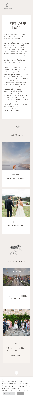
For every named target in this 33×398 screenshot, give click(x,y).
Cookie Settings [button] (9, 394)
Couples (15, 175)
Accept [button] (20, 394)
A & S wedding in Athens (15, 349)
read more (16, 303)
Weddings (15, 222)
